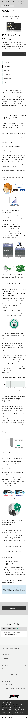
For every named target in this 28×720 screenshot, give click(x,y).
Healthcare (6, 658)
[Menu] (25, 10)
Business (8, 15)
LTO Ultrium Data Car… (15, 16)
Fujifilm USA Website (7, 5)
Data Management (16, 15)
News (4, 669)
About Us (5, 665)
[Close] (25, 702)
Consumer (5, 654)
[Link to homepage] (6, 10)
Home (3, 15)
